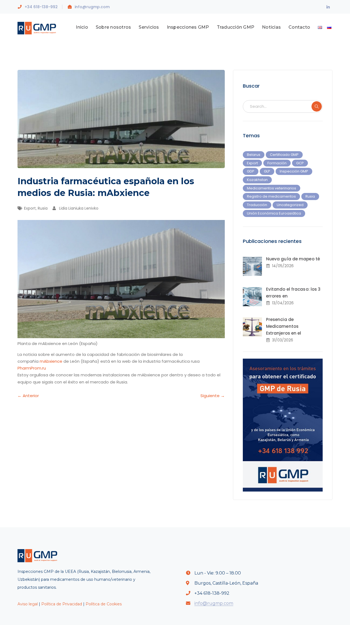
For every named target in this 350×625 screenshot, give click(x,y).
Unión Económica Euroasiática (274, 213)
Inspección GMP (294, 171)
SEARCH (316, 106)
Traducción (257, 204)
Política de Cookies (104, 604)
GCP (300, 163)
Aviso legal (28, 604)
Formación (277, 163)
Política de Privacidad (61, 604)
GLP (267, 171)
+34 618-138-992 (41, 7)
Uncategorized (290, 204)
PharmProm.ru (32, 368)
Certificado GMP (284, 154)
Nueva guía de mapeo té (293, 259)
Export (30, 208)
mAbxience (51, 361)
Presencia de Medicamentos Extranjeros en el (283, 326)
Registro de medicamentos (271, 196)
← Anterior (28, 395)
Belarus (253, 154)
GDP (250, 171)
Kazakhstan (257, 179)
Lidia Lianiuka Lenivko (78, 208)
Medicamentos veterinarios (271, 188)
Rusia (43, 208)
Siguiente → (212, 395)
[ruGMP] (39, 28)
